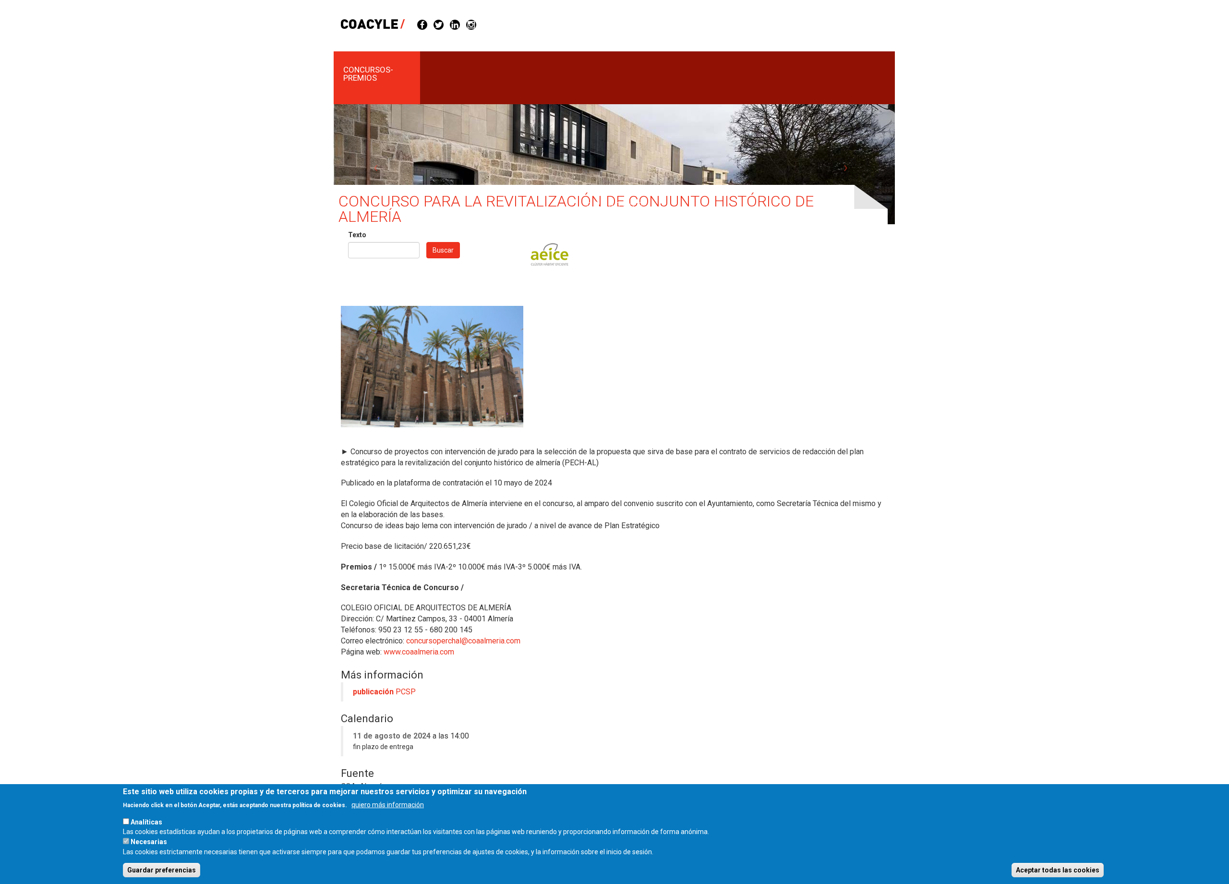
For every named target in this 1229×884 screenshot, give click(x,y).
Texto (357, 235)
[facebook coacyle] (422, 24)
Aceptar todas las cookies (1057, 870)
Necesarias (149, 842)
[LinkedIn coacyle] (455, 24)
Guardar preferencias (161, 870)
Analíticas (146, 821)
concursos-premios (368, 74)
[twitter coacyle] (439, 24)
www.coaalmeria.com (419, 651)
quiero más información (387, 804)
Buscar (443, 250)
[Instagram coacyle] (471, 24)
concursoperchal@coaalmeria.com (463, 640)
